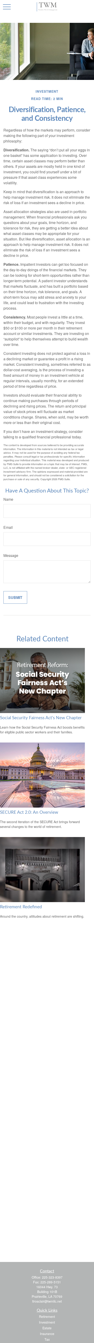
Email (8, 527)
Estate (47, 1328)
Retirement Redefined (21, 907)
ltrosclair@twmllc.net (47, 1301)
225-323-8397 (52, 1277)
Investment (47, 1322)
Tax (47, 1339)
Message (10, 555)
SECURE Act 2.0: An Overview (29, 812)
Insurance (47, 1333)
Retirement (47, 1316)
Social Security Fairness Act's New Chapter (41, 718)
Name (8, 499)
